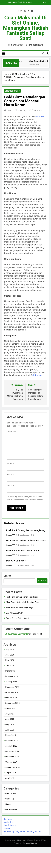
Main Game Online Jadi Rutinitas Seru (26, 540)
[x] (25, 11)
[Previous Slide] (44, 2)
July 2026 (9, 649)
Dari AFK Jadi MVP (12, 3)
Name (10, 463)
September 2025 (12, 703)
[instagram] (21, 11)
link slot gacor (10, 825)
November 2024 (12, 756)
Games (8, 804)
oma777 (10, 110)
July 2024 (9, 778)
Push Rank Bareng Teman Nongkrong (25, 530)
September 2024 (12, 767)
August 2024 (10, 773)
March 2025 (10, 735)
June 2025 (9, 719)
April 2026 (9, 665)
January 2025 (11, 746)
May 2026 (9, 660)
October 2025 (11, 697)
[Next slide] (47, 2)
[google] (28, 11)
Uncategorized (12, 91)
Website (10, 485)
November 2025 (12, 692)
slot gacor (37, 375)
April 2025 (9, 730)
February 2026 (11, 676)
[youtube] (32, 11)
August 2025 (10, 708)
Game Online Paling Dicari (17, 618)
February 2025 (11, 740)
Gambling (9, 799)
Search (7, 575)
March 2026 (10, 671)
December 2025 (12, 687)
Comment (12, 431)
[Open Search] (43, 53)
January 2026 (11, 681)
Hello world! (37, 634)
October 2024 (11, 762)
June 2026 (9, 655)
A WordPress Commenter (16, 634)
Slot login (8, 819)
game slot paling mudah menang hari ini (22, 831)
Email (10, 474)
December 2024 (12, 751)
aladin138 (39, 116)
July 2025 (9, 714)
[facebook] (18, 11)
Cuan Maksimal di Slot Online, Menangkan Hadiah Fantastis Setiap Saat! (25, 28)
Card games (10, 793)
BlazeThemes (31, 843)
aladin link (8, 822)
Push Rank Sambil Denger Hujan (23, 550)
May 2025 (9, 724)
